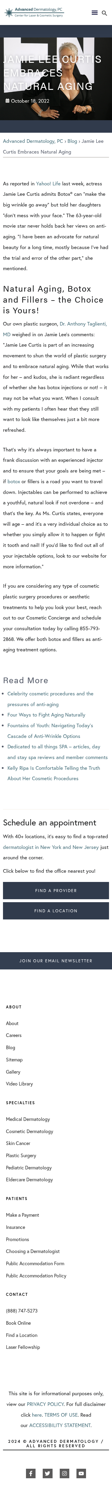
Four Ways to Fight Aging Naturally (46, 714)
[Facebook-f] (31, 1473)
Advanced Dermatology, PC (33, 140)
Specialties (20, 1102)
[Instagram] (64, 1473)
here (37, 1414)
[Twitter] (47, 1473)
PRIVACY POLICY (45, 1404)
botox (13, 481)
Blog (72, 140)
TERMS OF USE (61, 1414)
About (14, 1007)
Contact (17, 1294)
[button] (105, 14)
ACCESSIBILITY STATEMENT (59, 1425)
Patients (17, 1198)
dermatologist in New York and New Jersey (51, 847)
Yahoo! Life (48, 183)
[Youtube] (81, 1473)
